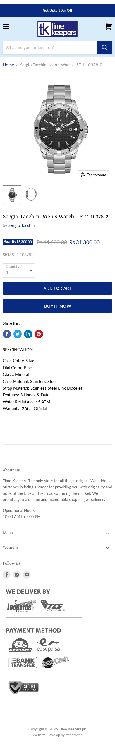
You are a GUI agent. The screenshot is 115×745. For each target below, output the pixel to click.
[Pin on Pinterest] (39, 334)
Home (8, 64)
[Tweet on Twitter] (17, 334)
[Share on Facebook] (7, 334)
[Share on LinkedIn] (28, 334)
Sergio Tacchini (22, 225)
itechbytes (74, 735)
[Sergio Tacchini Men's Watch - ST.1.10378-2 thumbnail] (12, 195)
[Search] (104, 47)
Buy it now (57, 306)
